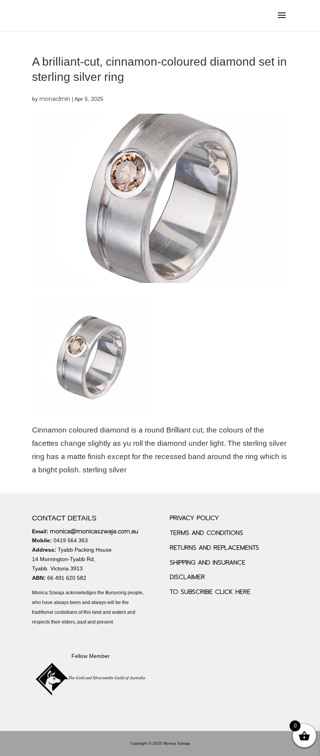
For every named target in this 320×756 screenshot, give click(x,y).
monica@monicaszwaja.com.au (94, 531)
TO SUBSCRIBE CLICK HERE (210, 592)
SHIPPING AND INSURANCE (207, 562)
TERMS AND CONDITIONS (206, 533)
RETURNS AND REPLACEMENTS (214, 547)
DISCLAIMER (187, 577)
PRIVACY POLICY (194, 518)
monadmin (54, 99)
